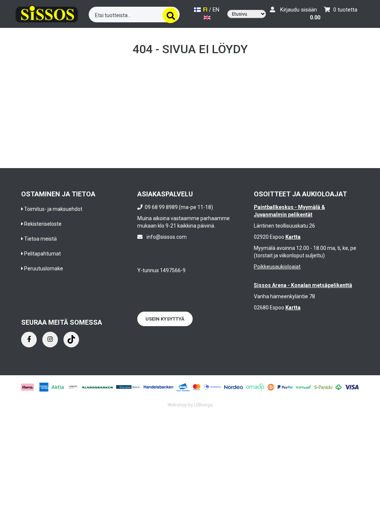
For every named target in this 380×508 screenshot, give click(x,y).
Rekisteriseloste (43, 224)
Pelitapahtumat (42, 254)
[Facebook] (29, 339)
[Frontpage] (47, 12)
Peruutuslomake (43, 268)
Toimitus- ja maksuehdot (53, 209)
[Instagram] (50, 339)
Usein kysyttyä (164, 319)
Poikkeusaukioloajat (277, 267)
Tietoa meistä (40, 239)
